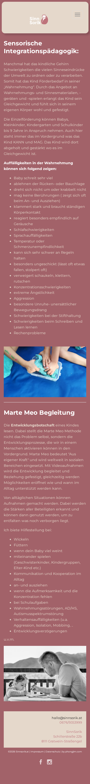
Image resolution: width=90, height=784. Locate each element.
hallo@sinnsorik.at (67, 718)
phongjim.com (73, 751)
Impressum (37, 751)
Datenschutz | (54, 751)
